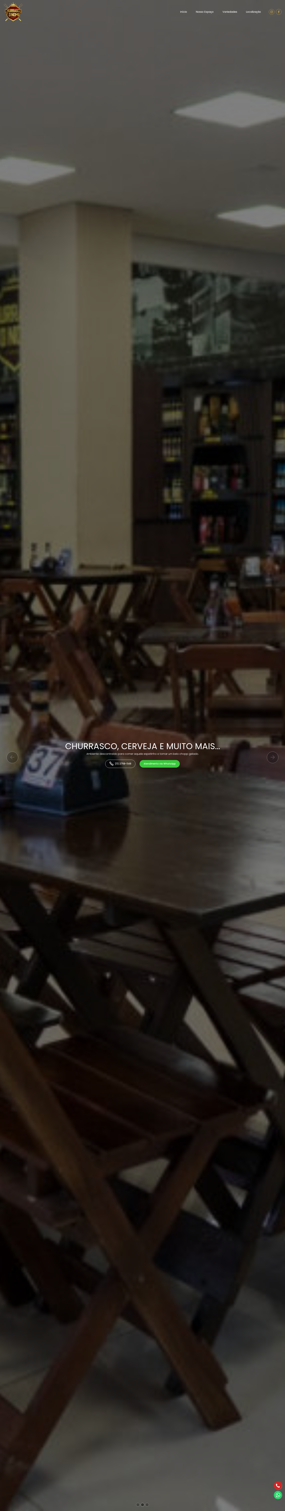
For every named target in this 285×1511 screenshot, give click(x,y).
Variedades (229, 12)
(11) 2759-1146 (134, 763)
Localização (253, 12)
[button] (12, 757)
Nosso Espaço (205, 12)
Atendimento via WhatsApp (171, 763)
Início (183, 12)
